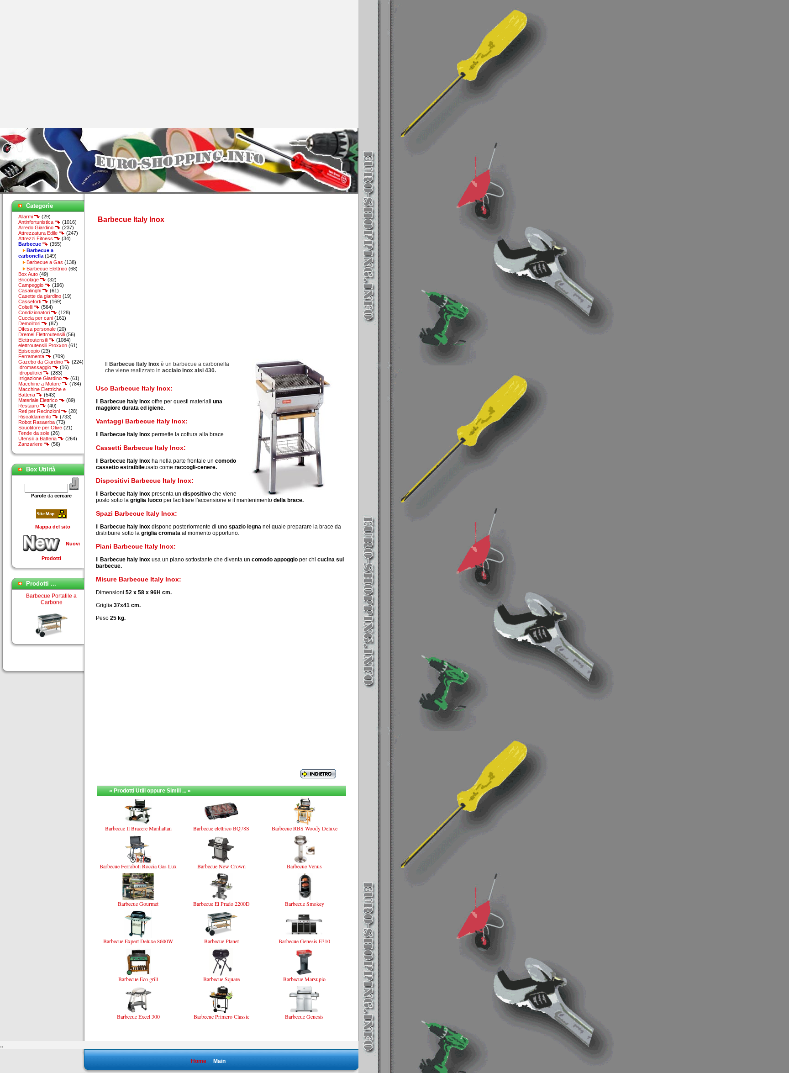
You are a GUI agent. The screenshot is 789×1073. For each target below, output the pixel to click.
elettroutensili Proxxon (42, 345)
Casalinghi (30, 290)
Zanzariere (31, 444)
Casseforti (30, 301)
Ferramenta (32, 356)
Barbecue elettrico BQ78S (221, 828)
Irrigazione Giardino (40, 378)
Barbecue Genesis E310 (304, 941)
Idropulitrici (30, 372)
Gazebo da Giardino (41, 362)
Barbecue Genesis (304, 1016)
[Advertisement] (76, 64)
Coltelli (26, 307)
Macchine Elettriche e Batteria (42, 391)
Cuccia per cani (35, 318)
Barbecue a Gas (44, 262)
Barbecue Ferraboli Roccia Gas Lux (138, 866)
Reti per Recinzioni (39, 411)
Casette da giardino (39, 296)
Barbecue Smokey (304, 903)
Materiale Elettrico (38, 400)
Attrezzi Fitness (36, 238)
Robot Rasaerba (36, 422)
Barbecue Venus (304, 866)
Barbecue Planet (51, 633)
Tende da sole (33, 433)
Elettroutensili (33, 340)
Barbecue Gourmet (138, 903)
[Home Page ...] (179, 192)
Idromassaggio (35, 367)
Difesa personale (37, 329)
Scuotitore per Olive (40, 427)
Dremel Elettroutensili (41, 334)
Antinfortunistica (36, 222)
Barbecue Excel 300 (138, 1016)
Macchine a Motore (40, 383)
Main (219, 1061)
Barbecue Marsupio (304, 979)
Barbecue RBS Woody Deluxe (304, 828)
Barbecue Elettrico (46, 268)
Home (198, 1061)
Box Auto (28, 274)
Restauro (29, 405)
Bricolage (29, 279)
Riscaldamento (35, 416)
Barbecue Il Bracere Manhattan (138, 828)
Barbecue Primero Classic (221, 1016)
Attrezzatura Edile (38, 233)
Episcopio (29, 351)
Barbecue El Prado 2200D (221, 903)
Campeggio (31, 285)
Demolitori (30, 323)
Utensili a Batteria (38, 438)
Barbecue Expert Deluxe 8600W (138, 941)
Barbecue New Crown (221, 866)
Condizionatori (34, 312)
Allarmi (26, 216)
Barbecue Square (221, 979)
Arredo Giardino (36, 227)
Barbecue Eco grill (138, 979)
